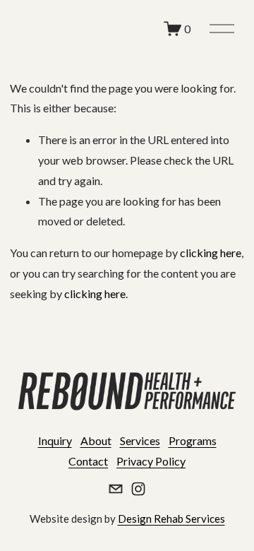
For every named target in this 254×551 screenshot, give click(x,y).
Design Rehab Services (171, 518)
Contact (88, 461)
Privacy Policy (151, 461)
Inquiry (55, 440)
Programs (193, 440)
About (95, 440)
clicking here (210, 252)
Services (140, 440)
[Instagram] (138, 489)
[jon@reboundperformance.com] (116, 489)
